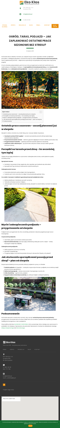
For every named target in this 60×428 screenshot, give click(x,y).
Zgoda (30, 425)
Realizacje (22, 25)
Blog (31, 25)
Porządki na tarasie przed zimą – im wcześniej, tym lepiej (18, 116)
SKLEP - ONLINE (55, 26)
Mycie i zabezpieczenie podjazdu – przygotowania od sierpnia (20, 117)
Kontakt (47, 25)
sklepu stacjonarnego (7, 328)
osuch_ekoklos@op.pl (9, 378)
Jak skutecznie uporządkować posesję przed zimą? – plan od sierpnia (22, 119)
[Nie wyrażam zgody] (58, 424)
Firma (38, 25)
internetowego (20, 328)
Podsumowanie (7, 121)
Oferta (13, 25)
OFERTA (12, 349)
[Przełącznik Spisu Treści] (40, 112)
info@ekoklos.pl (27, 14)
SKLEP (29, 349)
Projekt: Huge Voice (8, 390)
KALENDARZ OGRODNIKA (21, 324)
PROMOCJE (21, 349)
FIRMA (4, 349)
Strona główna (4, 26)
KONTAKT (37, 349)
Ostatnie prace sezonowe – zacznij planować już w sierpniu (19, 114)
